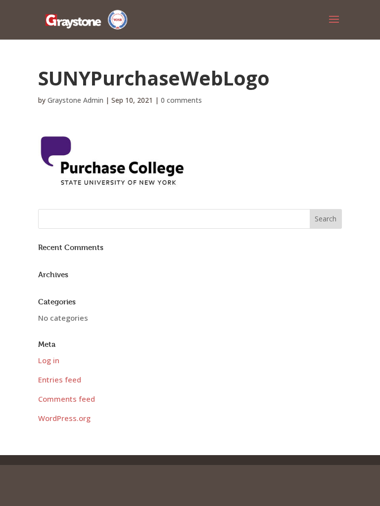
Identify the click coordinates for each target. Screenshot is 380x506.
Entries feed (59, 379)
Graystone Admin (75, 100)
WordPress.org (64, 418)
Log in (48, 360)
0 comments (181, 100)
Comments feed (66, 399)
